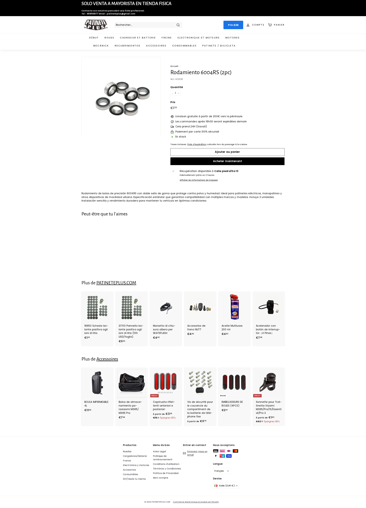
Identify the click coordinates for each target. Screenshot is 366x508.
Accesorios (129, 469)
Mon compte (160, 477)
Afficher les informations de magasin (199, 180)
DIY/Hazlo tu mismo (134, 479)
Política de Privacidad (165, 473)
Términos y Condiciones (167, 468)
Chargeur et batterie (138, 37)
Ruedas (127, 451)
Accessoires (156, 45)
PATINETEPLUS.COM (116, 282)
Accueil (174, 66)
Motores (232, 37)
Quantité (176, 87)
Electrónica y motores (136, 465)
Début (94, 37)
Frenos (127, 460)
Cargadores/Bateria (135, 456)
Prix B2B (233, 25)
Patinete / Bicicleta (219, 45)
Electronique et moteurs (199, 37)
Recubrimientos (128, 45)
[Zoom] (121, 96)
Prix (172, 102)
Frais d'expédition (197, 144)
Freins (167, 37)
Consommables (184, 45)
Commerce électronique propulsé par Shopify (196, 502)
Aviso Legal (159, 451)
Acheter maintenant (227, 161)
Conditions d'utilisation (166, 464)
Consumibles (130, 474)
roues (109, 37)
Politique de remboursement (163, 457)
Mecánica (101, 45)
